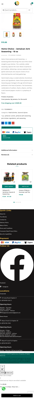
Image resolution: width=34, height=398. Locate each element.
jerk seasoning (21, 118)
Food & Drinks (13, 112)
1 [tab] (14, 202)
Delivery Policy (4, 222)
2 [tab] (16, 202)
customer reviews (15, 55)
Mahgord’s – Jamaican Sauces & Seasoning (9, 192)
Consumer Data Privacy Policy (8, 231)
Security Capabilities (6, 234)
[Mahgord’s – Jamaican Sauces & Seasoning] (9, 176)
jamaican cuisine (10, 116)
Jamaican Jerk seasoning (23, 116)
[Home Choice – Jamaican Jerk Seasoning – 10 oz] (2, 123)
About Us (2, 214)
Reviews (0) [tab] (5, 155)
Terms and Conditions (6, 228)
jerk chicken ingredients (8, 118)
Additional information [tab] (9, 150)
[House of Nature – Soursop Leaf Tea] (25, 176)
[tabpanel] (9, 184)
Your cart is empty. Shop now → (9, 387)
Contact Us (3, 219)
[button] (11, 127)
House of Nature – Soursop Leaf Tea (24, 191)
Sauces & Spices (23, 112)
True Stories (3, 217)
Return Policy (4, 225)
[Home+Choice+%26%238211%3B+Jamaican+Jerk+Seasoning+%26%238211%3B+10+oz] (6, 123)
